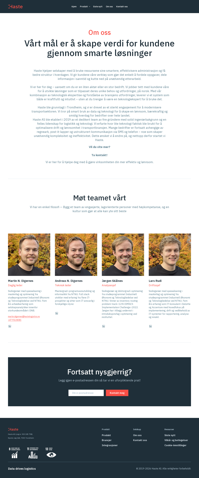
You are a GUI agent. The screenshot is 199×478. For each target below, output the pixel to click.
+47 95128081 (14, 320)
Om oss (109, 6)
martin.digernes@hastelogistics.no (24, 316)
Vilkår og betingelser (176, 440)
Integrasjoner (110, 445)
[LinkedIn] (10, 326)
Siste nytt (97, 6)
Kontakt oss (122, 6)
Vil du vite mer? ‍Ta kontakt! (99, 151)
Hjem (74, 6)
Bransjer (107, 440)
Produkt (106, 435)
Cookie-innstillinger (175, 445)
